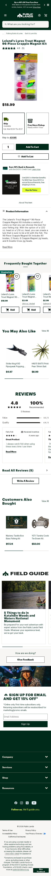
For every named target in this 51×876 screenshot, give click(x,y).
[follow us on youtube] (34, 803)
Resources (8, 788)
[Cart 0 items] (45, 15)
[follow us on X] (28, 803)
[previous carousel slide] (6, 5)
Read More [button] (7, 247)
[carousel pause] (48, 5)
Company (7, 756)
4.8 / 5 (46, 423)
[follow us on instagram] (23, 803)
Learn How (36, 169)
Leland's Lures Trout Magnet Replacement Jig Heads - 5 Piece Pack (30, 296)
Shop (5, 777)
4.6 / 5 (46, 418)
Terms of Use (7, 830)
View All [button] (45, 331)
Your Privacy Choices (34, 834)
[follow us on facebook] (17, 803)
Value (4, 418)
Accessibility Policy (9, 834)
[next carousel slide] (44, 5)
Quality (5, 423)
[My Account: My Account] (39, 15)
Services (7, 767)
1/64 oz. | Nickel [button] (28, 304)
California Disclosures (17, 837)
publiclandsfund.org (21, 870)
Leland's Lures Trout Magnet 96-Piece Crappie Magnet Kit (9, 296)
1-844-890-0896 (12, 854)
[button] (13, 137)
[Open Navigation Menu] (5, 15)
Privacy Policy (31, 830)
